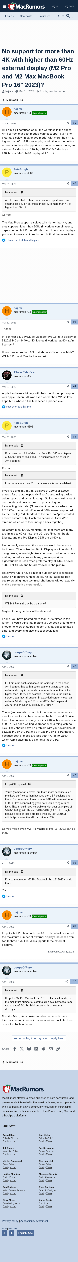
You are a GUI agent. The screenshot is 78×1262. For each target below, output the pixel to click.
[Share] (68, 122)
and (22, 240)
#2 (74, 183)
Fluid (4, 1228)
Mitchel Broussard (12, 1161)
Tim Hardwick (46, 1161)
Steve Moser (9, 1200)
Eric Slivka (44, 1135)
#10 (74, 981)
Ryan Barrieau (46, 1187)
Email (5, 1141)
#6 (74, 666)
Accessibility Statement (34, 1220)
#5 (74, 436)
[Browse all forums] (63, 16)
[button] (4, 6)
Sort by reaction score (52, 91)
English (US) (25, 1232)
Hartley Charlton (11, 1174)
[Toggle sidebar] (73, 16)
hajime (9, 91)
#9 (74, 926)
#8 (74, 862)
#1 (74, 122)
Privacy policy (10, 1220)
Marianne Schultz (48, 1174)
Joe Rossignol (46, 1148)
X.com (13, 1141)
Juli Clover (8, 1148)
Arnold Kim (9, 1135)
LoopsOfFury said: (16, 784)
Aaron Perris (45, 1200)
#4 (74, 386)
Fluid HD (12, 1228)
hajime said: (12, 192)
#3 (74, 321)
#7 (74, 775)
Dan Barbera (9, 1187)
